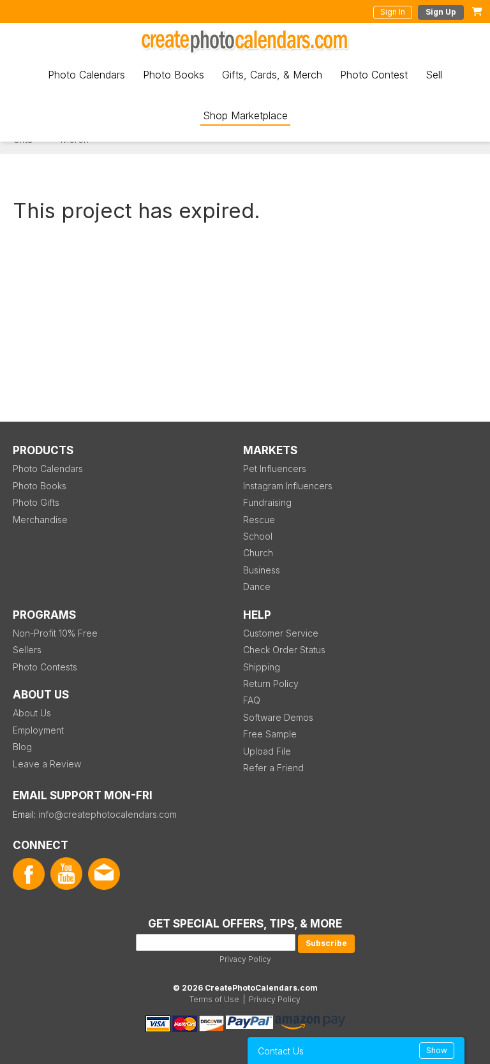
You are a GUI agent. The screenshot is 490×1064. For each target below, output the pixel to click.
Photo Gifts (36, 502)
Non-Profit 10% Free (55, 633)
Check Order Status (284, 649)
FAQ (251, 700)
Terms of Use (214, 999)
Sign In (392, 12)
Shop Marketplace (245, 115)
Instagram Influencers (287, 485)
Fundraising (267, 502)
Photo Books (173, 74)
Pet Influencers (274, 468)
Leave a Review (47, 763)
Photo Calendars (86, 74)
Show (436, 1050)
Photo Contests (45, 666)
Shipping (261, 666)
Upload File (267, 751)
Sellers (27, 649)
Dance (257, 586)
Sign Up (441, 12)
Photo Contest (374, 74)
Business (261, 570)
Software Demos (278, 717)
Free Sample (270, 733)
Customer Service (280, 633)
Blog (22, 746)
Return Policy (271, 683)
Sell (434, 74)
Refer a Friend (273, 767)
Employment (38, 730)
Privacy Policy (245, 959)
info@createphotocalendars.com (107, 814)
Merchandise (40, 519)
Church (258, 552)
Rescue (259, 519)
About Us (32, 712)
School (257, 536)
